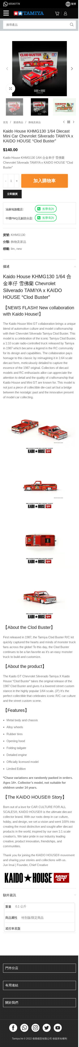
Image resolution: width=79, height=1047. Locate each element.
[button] (7, 69)
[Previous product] (63, 122)
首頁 (6, 122)
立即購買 (12, 193)
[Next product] (73, 122)
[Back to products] (68, 122)
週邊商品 (18, 122)
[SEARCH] (71, 24)
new (19, 248)
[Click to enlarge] (10, 88)
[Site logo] (29, 13)
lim (13, 248)
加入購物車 (44, 180)
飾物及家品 (35, 122)
